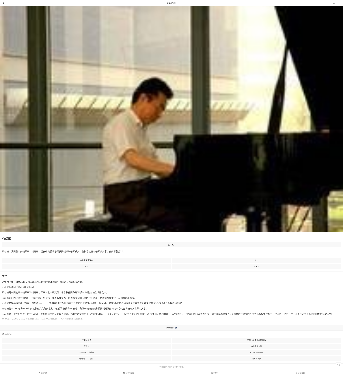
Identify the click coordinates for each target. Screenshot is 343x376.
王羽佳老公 (86, 340)
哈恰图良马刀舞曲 (86, 358)
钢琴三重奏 (256, 358)
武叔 (256, 260)
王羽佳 (86, 346)
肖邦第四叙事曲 (256, 352)
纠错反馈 (301, 373)
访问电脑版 (130, 373)
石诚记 (256, 266)
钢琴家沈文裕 (256, 346)
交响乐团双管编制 (86, 352)
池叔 (86, 266)
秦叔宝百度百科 (86, 260)
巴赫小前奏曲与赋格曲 (256, 340)
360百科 (171, 3)
